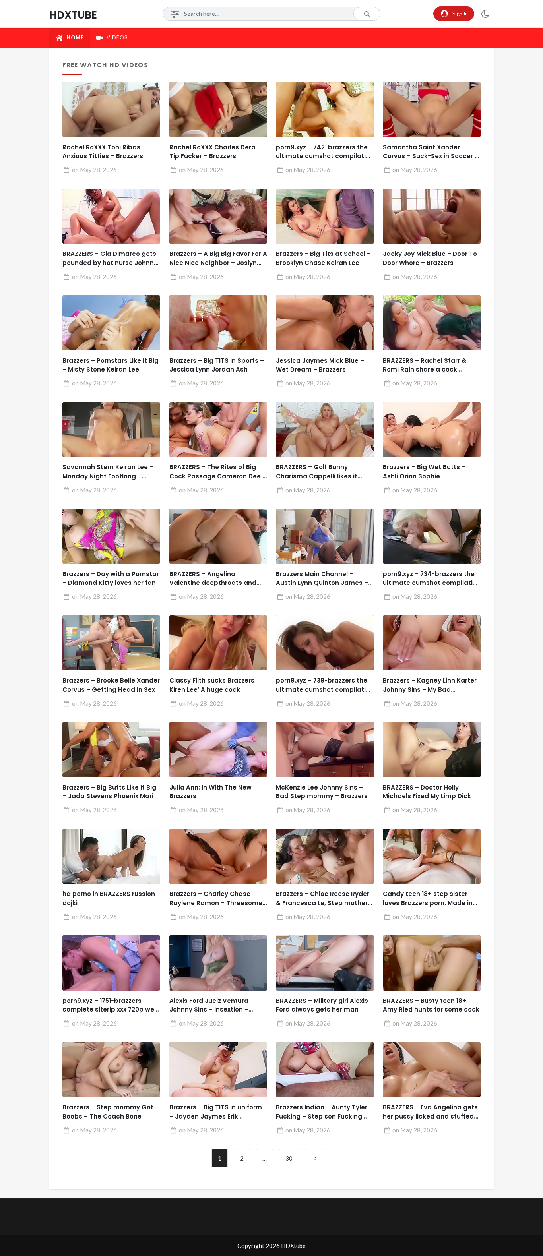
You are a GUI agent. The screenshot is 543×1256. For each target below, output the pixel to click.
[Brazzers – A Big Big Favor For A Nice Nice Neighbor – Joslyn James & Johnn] (218, 216)
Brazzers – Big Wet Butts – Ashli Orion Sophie (424, 471)
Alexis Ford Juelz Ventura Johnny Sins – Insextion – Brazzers (208, 1005)
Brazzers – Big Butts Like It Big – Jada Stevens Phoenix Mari (109, 792)
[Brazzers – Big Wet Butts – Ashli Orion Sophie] (432, 429)
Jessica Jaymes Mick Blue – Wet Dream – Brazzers (320, 365)
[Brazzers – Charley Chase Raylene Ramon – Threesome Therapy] (218, 856)
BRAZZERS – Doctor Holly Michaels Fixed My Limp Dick (427, 792)
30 (289, 1158)
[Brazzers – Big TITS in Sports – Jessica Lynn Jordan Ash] (218, 322)
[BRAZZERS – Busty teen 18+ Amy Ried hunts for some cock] (432, 963)
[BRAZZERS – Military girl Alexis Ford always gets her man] (325, 963)
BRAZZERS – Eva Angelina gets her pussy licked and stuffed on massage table (430, 1112)
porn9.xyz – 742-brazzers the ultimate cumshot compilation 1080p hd (325, 152)
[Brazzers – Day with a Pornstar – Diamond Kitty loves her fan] (111, 536)
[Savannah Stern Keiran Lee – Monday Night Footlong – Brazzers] (111, 429)
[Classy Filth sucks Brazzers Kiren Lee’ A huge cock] (218, 643)
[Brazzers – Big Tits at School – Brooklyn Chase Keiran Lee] (325, 216)
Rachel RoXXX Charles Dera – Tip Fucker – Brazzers (215, 152)
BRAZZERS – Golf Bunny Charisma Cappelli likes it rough (316, 472)
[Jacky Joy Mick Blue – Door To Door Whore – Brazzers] (432, 216)
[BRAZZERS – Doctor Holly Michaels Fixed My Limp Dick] (432, 749)
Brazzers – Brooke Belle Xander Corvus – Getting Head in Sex (111, 685)
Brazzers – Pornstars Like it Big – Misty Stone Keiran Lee (110, 365)
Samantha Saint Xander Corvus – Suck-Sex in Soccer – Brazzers (431, 152)
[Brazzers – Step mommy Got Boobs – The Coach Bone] (111, 1069)
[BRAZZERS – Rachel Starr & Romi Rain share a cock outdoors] (432, 322)
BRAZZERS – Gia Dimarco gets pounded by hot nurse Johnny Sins (109, 258)
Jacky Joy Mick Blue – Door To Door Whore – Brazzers (430, 258)
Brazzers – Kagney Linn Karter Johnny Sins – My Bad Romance (430, 685)
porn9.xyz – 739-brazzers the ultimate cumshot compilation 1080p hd (325, 685)
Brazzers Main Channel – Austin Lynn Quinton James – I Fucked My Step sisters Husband (323, 579)
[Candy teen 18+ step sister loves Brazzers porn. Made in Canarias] (432, 856)
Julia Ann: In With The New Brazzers (210, 792)
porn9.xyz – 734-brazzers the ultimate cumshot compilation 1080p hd (432, 579)
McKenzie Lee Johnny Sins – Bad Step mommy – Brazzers (322, 792)
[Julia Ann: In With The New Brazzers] (218, 749)
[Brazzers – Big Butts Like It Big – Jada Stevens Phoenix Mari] (111, 749)
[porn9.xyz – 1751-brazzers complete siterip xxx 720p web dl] (111, 963)
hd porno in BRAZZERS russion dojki (108, 898)
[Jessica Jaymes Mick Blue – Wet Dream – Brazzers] (325, 322)
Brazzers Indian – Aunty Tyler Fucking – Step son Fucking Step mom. (321, 1112)
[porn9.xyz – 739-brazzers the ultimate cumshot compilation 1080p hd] (325, 643)
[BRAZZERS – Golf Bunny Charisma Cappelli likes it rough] (325, 429)
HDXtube (73, 15)
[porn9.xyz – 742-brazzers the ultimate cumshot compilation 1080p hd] (325, 109)
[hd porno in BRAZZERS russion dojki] (111, 856)
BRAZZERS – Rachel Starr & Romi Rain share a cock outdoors (424, 365)
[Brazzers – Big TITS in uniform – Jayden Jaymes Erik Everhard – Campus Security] (218, 1069)
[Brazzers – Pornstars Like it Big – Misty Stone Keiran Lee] (111, 322)
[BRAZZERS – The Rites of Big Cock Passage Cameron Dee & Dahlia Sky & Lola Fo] (218, 429)
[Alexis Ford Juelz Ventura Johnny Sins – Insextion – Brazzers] (218, 963)
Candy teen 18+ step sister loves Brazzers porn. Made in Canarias (428, 899)
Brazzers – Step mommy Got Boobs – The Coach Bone (107, 1112)
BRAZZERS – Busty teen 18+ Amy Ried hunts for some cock (431, 1005)
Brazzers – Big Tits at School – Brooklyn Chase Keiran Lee (323, 258)
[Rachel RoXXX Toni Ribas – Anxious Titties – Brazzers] (111, 109)
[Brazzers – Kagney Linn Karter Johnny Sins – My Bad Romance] (432, 643)
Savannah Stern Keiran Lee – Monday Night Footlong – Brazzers (107, 472)
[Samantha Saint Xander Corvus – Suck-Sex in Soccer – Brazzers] (432, 109)
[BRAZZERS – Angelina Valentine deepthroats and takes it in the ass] (218, 536)
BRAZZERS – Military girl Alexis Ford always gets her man (322, 1005)
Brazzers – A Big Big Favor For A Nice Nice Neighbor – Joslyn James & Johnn (218, 258)
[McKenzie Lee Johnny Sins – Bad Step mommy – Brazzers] (325, 749)
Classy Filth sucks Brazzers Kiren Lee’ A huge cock (211, 685)
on (94, 169)
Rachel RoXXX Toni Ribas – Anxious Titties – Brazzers (104, 152)
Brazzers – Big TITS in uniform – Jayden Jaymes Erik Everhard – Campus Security (215, 1112)
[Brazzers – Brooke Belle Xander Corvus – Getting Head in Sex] (111, 643)
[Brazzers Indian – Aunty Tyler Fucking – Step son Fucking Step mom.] (325, 1069)
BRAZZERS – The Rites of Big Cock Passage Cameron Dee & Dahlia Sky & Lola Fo (218, 472)
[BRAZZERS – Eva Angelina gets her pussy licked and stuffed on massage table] (432, 1069)
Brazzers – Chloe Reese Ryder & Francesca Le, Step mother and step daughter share (322, 899)
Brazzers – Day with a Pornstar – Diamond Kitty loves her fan (110, 578)
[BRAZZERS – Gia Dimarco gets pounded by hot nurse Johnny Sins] (111, 216)
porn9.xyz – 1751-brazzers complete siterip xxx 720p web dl (110, 1005)
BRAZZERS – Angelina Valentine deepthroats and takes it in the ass (212, 579)
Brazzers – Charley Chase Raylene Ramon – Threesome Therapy (215, 899)
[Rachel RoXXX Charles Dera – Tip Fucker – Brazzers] (218, 109)
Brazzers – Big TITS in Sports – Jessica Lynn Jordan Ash (216, 365)
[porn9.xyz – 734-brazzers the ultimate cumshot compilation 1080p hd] (432, 536)
